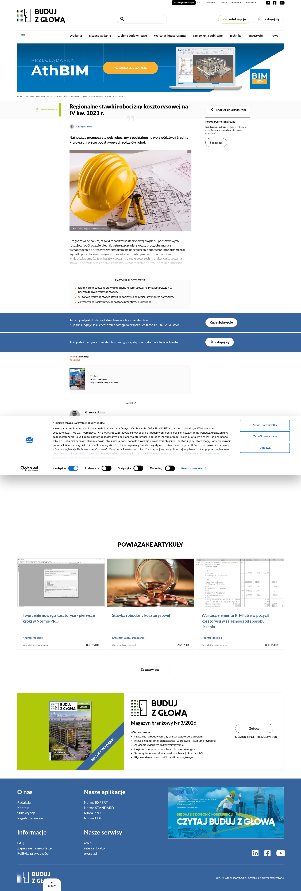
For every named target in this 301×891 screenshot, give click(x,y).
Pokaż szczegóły (191, 468)
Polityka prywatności (33, 853)
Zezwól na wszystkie (264, 424)
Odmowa (265, 447)
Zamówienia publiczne (208, 35)
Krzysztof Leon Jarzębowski (128, 637)
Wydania (76, 35)
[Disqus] (130, 486)
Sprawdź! (216, 142)
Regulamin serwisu (31, 818)
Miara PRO (92, 813)
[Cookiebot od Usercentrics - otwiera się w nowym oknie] (29, 468)
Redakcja (24, 802)
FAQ (199, 2)
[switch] (106, 468)
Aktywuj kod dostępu (184, 2)
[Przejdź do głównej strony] (41, 15)
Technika (235, 35)
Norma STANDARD (99, 807)
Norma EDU (93, 818)
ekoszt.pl (90, 853)
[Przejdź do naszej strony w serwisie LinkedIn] (268, 2)
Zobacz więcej (150, 669)
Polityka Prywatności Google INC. (92, 457)
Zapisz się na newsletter (35, 848)
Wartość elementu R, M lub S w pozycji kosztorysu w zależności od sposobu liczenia (235, 621)
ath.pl (88, 843)
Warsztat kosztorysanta (170, 35)
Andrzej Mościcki (33, 637)
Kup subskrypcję (234, 19)
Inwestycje (255, 35)
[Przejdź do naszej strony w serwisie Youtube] (281, 2)
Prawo (274, 35)
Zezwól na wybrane (265, 436)
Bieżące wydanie (100, 35)
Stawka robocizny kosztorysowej (141, 615)
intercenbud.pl (95, 848)
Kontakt (223, 2)
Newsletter (210, 2)
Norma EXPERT (96, 802)
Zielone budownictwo (132, 35)
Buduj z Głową (25, 96)
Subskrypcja (26, 813)
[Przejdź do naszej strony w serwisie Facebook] (274, 2)
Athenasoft (236, 2)
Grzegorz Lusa (84, 126)
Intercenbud (250, 2)
